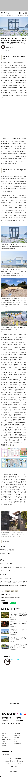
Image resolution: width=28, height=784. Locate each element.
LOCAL (17, 724)
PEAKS (3, 731)
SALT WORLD (17, 733)
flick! (15, 739)
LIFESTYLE (18, 721)
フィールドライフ (5, 733)
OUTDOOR (6, 718)
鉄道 (16, 591)
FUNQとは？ (9, 758)
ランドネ (16, 729)
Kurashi (7, 754)
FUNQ (3, 729)
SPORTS (17, 718)
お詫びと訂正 (14, 766)
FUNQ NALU (16, 737)
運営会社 (7, 761)
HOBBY (5, 721)
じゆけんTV (4, 741)
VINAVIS (16, 731)
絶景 (12, 591)
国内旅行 (7, 591)
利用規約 (8, 764)
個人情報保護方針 (17, 764)
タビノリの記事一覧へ (14, 703)
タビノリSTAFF (15, 659)
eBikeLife (4, 743)
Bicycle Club (17, 735)
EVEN (3, 735)
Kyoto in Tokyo (17, 743)
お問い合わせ (18, 758)
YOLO (3, 754)
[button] (0, 776)
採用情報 (21, 761)
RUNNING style (5, 737)
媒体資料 (14, 761)
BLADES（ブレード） (6, 739)
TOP (2, 15)
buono (15, 741)
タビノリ (6, 15)
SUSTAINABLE (8, 724)
